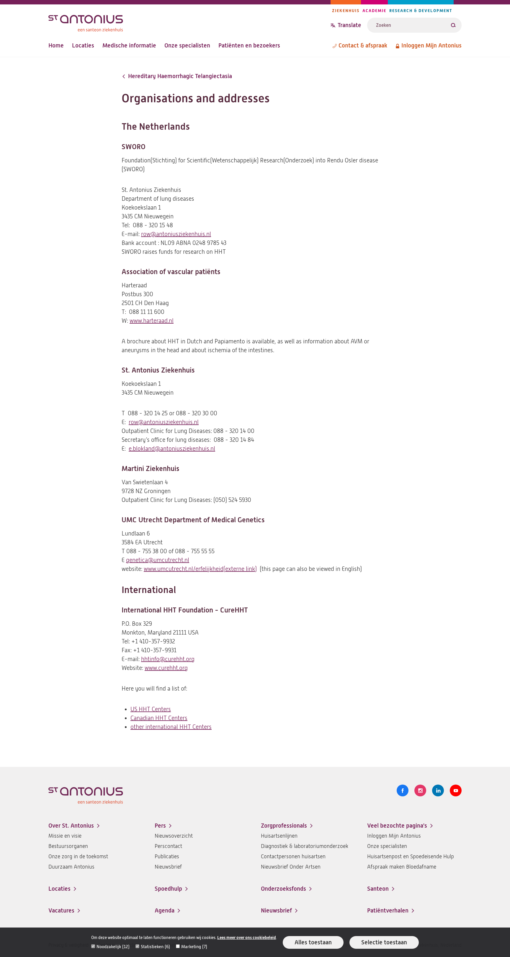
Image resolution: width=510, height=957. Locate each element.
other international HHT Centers (171, 727)
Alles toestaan (313, 942)
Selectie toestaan (384, 942)
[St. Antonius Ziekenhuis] (189, 21)
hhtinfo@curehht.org (167, 659)
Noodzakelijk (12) (113, 946)
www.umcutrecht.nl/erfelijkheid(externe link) (200, 569)
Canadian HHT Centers (158, 718)
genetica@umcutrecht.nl (157, 560)
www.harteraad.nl (152, 320)
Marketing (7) (194, 946)
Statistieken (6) (155, 946)
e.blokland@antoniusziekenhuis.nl (172, 448)
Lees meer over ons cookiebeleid (246, 937)
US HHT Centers (150, 709)
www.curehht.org (166, 668)
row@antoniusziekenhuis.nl (176, 234)
